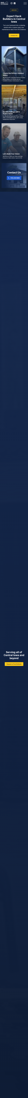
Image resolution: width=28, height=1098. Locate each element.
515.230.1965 (15, 178)
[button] (25, 3)
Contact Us (14, 35)
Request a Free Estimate (14, 664)
